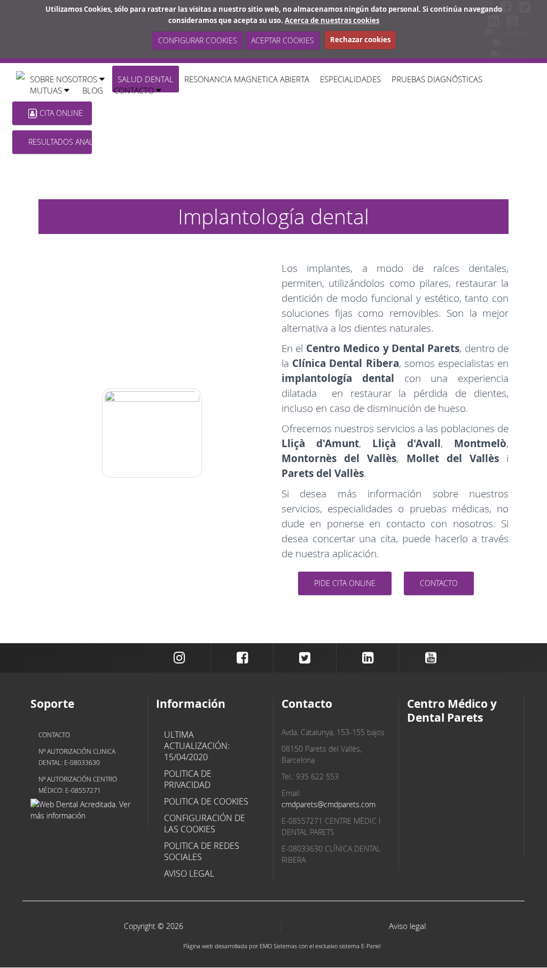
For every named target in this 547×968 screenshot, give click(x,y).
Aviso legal (189, 873)
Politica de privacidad (188, 779)
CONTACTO (439, 583)
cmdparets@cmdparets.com (329, 804)
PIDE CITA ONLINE (345, 583)
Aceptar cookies (282, 40)
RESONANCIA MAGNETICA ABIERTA (246, 79)
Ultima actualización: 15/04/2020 (197, 746)
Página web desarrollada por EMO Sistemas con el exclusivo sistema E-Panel (281, 946)
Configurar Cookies (197, 40)
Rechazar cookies (360, 39)
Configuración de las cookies (204, 823)
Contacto (54, 734)
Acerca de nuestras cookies (332, 20)
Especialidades (350, 79)
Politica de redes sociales (201, 851)
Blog (92, 90)
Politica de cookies (206, 801)
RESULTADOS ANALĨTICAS (60, 142)
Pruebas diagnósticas (437, 79)
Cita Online (60, 113)
